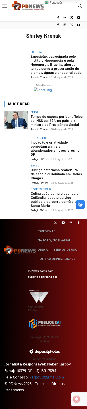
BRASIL (35, 112)
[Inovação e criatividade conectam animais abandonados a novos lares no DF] (16, 145)
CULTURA (36, 52)
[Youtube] (78, 25)
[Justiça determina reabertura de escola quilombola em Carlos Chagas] (16, 173)
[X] (71, 25)
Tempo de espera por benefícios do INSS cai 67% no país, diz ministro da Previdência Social (57, 121)
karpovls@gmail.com (46, 377)
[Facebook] (58, 25)
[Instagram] (65, 25)
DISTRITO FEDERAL (42, 189)
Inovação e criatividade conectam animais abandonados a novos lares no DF (55, 148)
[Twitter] (55, 223)
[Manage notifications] (76, 399)
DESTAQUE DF (39, 138)
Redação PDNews (39, 77)
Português (56, 2)
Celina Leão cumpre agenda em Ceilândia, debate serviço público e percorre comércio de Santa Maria (56, 200)
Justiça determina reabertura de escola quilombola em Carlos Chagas (56, 174)
